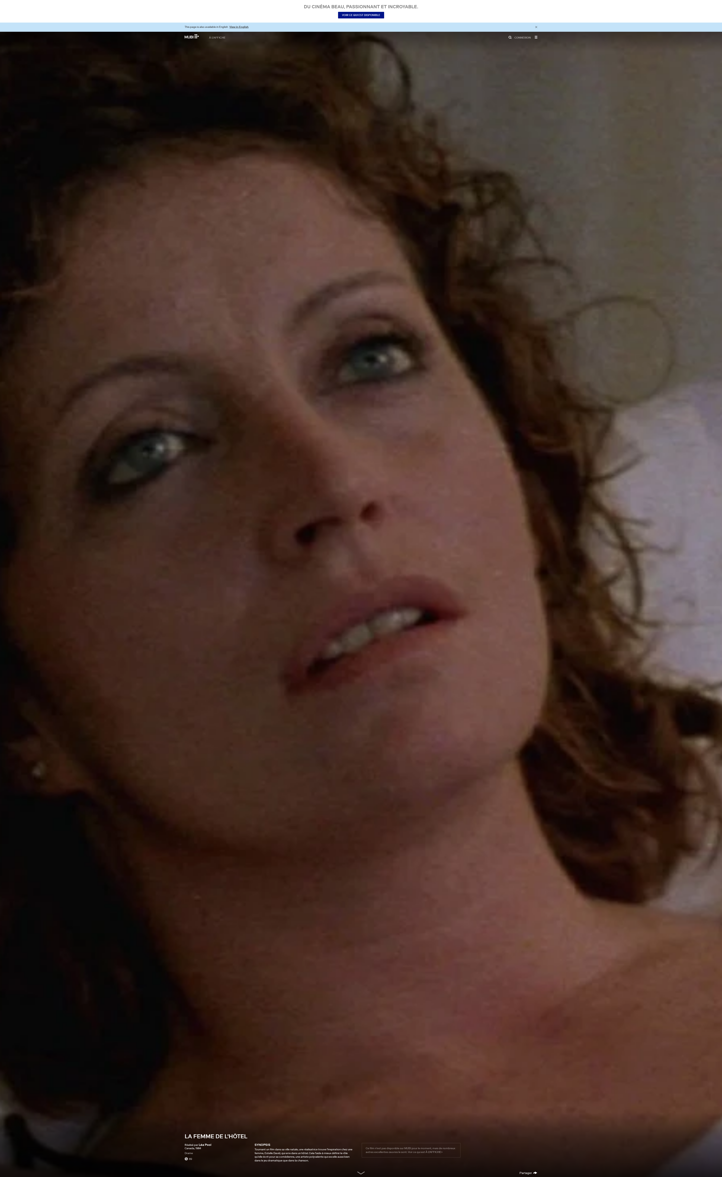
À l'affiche (217, 37)
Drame (189, 1153)
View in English (239, 27)
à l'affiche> (434, 1152)
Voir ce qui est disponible (361, 15)
